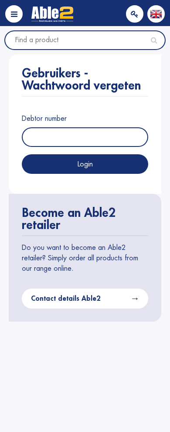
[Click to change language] (156, 14)
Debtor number (44, 118)
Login (85, 164)
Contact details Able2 (65, 298)
